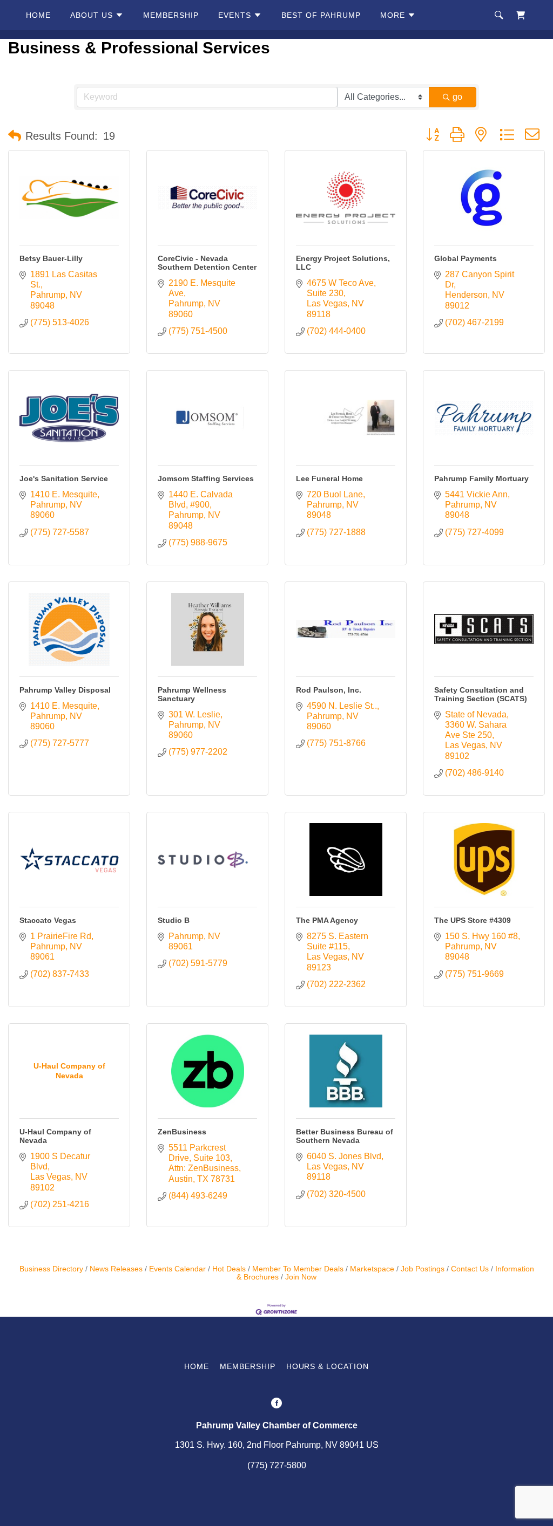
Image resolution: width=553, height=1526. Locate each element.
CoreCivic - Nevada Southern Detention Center (207, 262)
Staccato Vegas (47, 920)
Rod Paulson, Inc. (328, 690)
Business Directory (51, 1269)
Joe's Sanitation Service (63, 478)
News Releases (116, 1269)
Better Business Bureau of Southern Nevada (344, 1136)
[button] (14, 136)
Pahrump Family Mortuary (481, 478)
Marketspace (372, 1269)
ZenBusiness (182, 1131)
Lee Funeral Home (329, 478)
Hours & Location (327, 1366)
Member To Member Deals (297, 1269)
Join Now (300, 1277)
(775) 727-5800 (276, 1465)
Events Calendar (177, 1269)
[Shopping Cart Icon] (520, 15)
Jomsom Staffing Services (206, 478)
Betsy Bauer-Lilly (51, 258)
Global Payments (465, 258)
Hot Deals (229, 1269)
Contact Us (470, 1269)
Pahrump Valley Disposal (65, 690)
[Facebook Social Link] (276, 1404)
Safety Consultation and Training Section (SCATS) (480, 694)
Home (38, 15)
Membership (171, 15)
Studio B (174, 920)
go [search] (457, 96)
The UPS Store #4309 (472, 920)
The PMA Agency (327, 920)
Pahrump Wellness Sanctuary (192, 694)
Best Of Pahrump (321, 15)
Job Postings (422, 1269)
